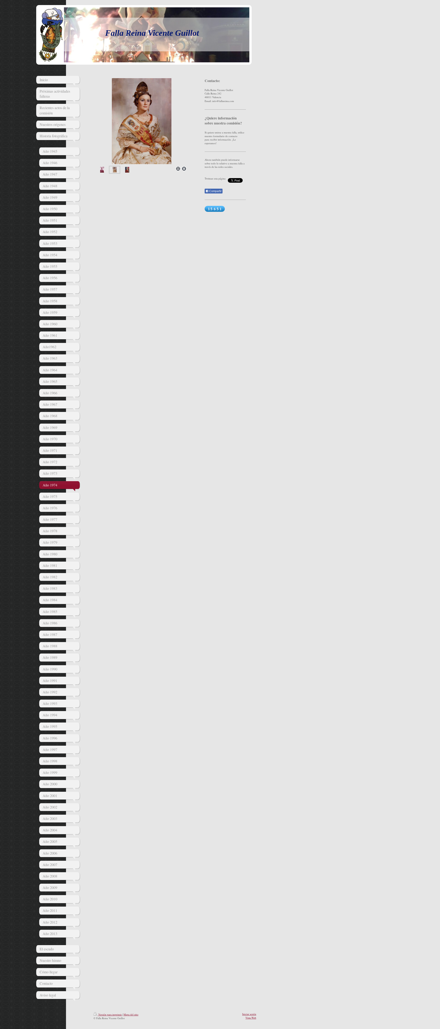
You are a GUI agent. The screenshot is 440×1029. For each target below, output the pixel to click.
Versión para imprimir (110, 1014)
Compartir (215, 191)
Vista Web (250, 1017)
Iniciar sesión (249, 1014)
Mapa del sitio (131, 1014)
